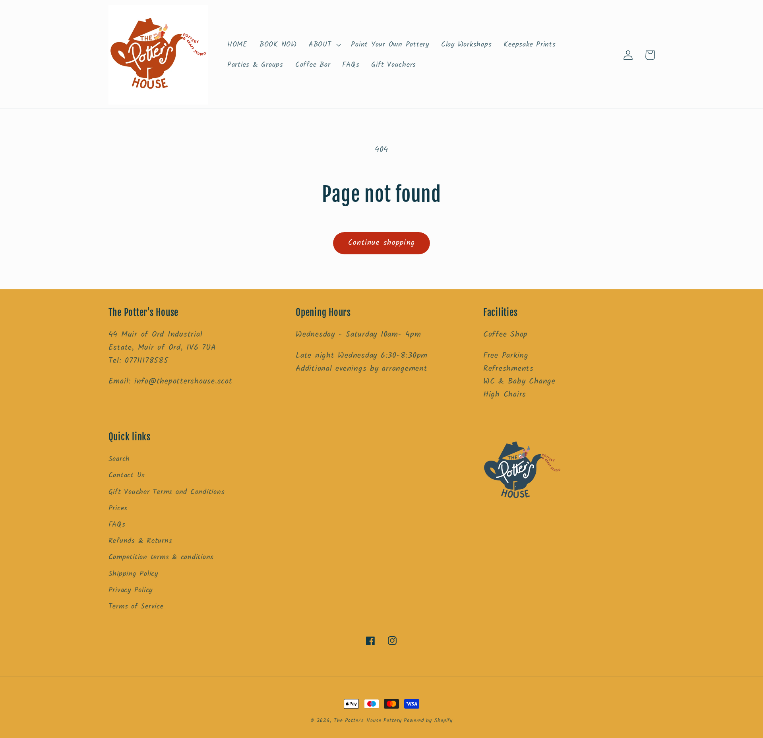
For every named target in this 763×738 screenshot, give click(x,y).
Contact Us (126, 475)
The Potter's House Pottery (369, 721)
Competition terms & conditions (161, 557)
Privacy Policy (130, 590)
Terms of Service (136, 606)
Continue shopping (381, 243)
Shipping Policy (133, 573)
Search (119, 459)
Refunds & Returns (140, 540)
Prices (118, 508)
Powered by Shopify (428, 721)
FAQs (117, 524)
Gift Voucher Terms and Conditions (166, 492)
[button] (324, 45)
